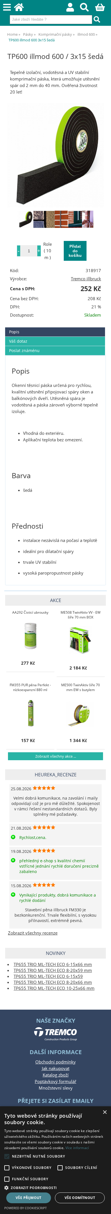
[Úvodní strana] (22, 9)
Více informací (77, 1147)
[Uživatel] (73, 9)
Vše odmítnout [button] (80, 1197)
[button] (55, 1187)
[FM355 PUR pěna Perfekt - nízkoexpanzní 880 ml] (30, 712)
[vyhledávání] (87, 9)
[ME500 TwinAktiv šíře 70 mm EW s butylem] (80, 712)
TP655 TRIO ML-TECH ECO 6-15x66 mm (53, 964)
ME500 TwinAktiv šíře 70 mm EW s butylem (80, 687)
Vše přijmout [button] (29, 1197)
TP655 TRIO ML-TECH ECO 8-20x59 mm (53, 970)
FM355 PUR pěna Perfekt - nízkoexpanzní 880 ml (30, 687)
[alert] (55, 1160)
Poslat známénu (24, 350)
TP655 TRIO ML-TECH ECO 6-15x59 (48, 976)
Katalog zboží (56, 1075)
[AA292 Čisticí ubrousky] (30, 635)
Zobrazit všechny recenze (32, 933)
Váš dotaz (18, 341)
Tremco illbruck (86, 279)
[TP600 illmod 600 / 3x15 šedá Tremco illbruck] (55, 155)
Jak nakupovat (55, 1068)
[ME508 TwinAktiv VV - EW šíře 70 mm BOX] (80, 640)
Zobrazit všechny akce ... (55, 756)
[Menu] (7, 7)
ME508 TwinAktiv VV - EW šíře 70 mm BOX (80, 615)
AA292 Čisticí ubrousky (30, 612)
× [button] (104, 1112)
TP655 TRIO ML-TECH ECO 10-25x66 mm (54, 988)
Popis (14, 331)
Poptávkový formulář (55, 1081)
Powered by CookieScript (25, 1208)
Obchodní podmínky (55, 1062)
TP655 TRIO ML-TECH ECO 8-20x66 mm (53, 982)
